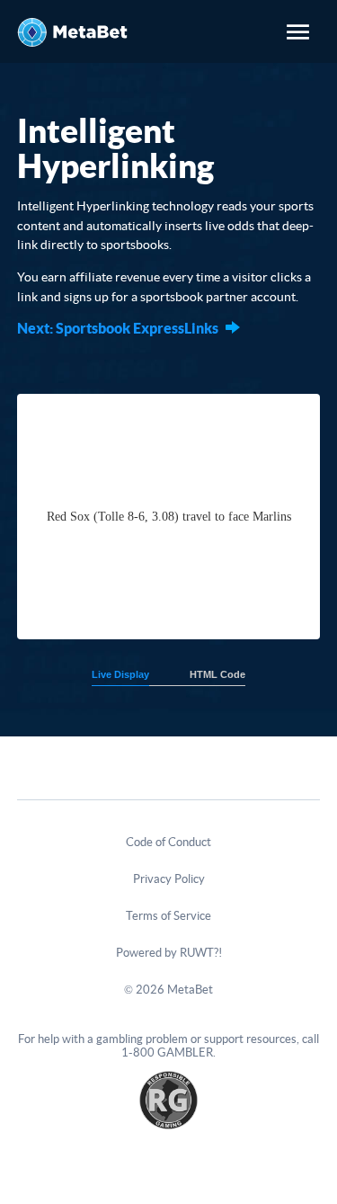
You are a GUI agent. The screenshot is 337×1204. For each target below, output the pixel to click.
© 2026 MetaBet (168, 989)
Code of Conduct (168, 842)
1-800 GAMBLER (167, 1052)
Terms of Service (168, 916)
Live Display (120, 674)
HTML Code (217, 674)
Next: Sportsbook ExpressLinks (117, 328)
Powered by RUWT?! (169, 952)
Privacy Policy (169, 879)
